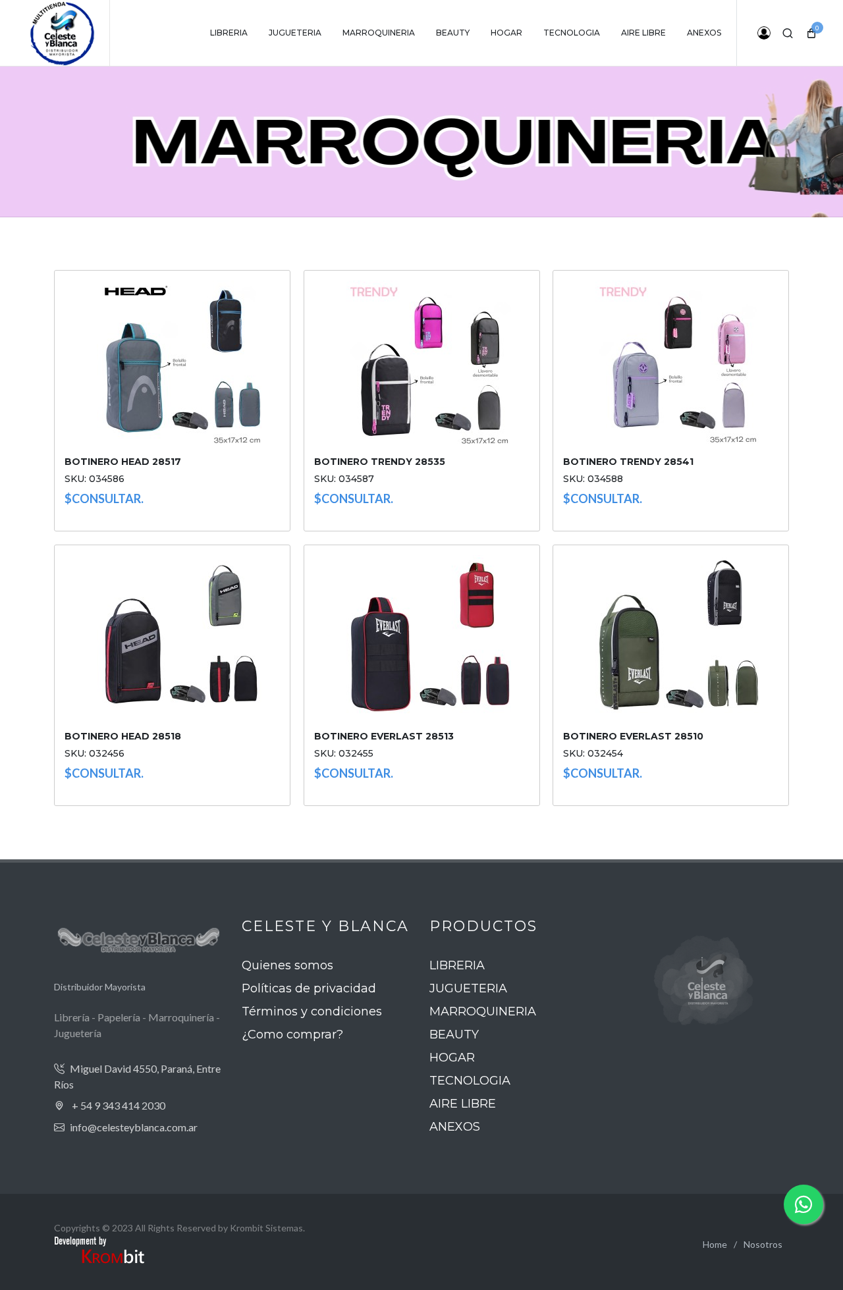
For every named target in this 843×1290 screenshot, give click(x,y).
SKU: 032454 (593, 754)
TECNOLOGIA (469, 1080)
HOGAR (452, 1057)
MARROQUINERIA (482, 1011)
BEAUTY (454, 1034)
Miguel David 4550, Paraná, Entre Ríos (137, 1076)
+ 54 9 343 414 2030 (117, 1105)
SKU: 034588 (593, 479)
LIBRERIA (457, 965)
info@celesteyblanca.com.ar (134, 1127)
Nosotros (763, 1244)
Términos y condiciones (312, 1011)
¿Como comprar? (292, 1034)
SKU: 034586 (94, 479)
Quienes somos (287, 965)
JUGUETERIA (468, 988)
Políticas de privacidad (309, 988)
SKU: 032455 (343, 754)
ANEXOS (454, 1126)
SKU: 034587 (344, 479)
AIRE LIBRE (462, 1103)
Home (715, 1244)
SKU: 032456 (94, 754)
